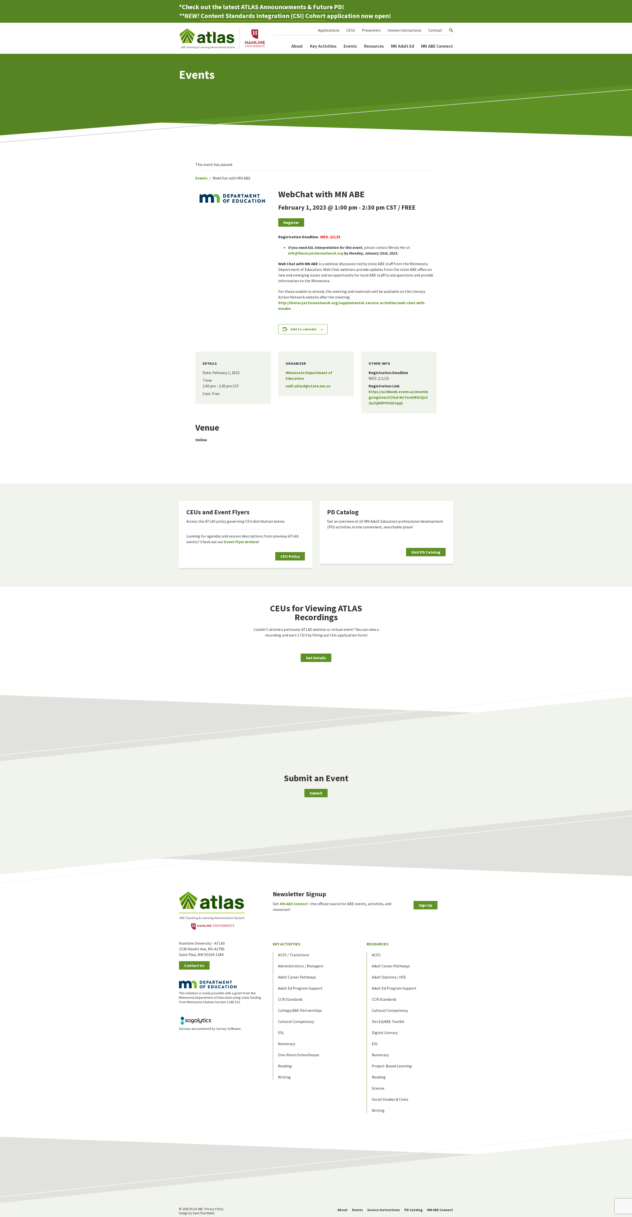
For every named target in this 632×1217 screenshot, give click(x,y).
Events (350, 46)
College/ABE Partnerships (300, 1010)
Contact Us (194, 965)
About (297, 46)
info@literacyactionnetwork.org (315, 253)
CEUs (350, 30)
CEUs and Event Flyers (218, 512)
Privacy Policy (213, 1209)
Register (291, 222)
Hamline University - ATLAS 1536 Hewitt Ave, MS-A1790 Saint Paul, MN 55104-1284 (202, 949)
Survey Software (228, 1028)
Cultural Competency (296, 1021)
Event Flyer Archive (241, 541)
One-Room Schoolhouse (298, 1054)
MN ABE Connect (437, 46)
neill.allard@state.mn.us (308, 385)
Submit (316, 793)
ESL (281, 1032)
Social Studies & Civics (390, 1099)
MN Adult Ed (402, 46)
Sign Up (425, 905)
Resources (374, 46)
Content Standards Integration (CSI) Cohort (263, 16)
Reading (285, 1065)
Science (378, 1088)
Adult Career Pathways (297, 977)
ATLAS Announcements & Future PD (291, 7)
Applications (328, 30)
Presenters (371, 30)
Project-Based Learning (392, 1065)
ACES (376, 954)
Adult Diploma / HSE (389, 977)
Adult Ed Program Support (300, 988)
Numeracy (286, 1043)
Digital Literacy (385, 1032)
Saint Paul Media (204, 1213)
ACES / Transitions (293, 954)
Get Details (316, 657)
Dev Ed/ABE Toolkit (388, 1021)
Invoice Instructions (404, 30)
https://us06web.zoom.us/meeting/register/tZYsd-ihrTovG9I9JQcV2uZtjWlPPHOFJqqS (398, 397)
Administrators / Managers (300, 965)
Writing (284, 1077)
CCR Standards (290, 999)
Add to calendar (304, 329)
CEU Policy (290, 556)
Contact (435, 30)
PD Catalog (343, 512)
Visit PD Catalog (425, 552)
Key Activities (323, 46)
